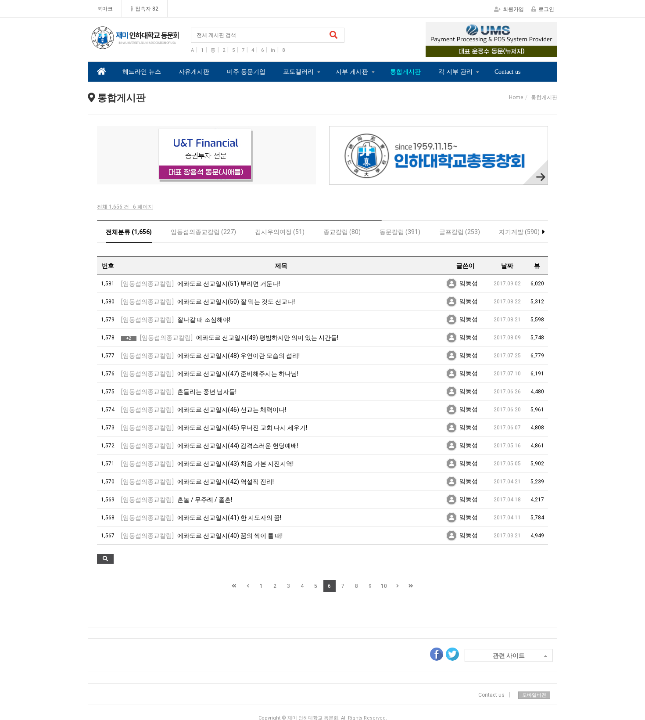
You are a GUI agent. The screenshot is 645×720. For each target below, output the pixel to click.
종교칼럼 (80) (342, 231)
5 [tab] (219, 178)
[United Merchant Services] (491, 39)
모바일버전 (534, 695)
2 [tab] (484, 51)
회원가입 (513, 9)
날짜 (507, 265)
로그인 (546, 9)
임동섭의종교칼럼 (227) (203, 231)
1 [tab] (471, 51)
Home (516, 97)
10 (384, 586)
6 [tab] (233, 178)
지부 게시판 (352, 71)
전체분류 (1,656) (129, 231)
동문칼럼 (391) (400, 231)
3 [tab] (498, 51)
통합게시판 (405, 71)
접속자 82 (146, 9)
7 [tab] (246, 178)
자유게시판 (194, 71)
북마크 (105, 9)
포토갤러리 (298, 71)
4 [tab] (511, 51)
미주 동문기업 (246, 71)
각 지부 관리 (455, 71)
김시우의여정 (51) (280, 231)
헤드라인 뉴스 (141, 71)
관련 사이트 (509, 655)
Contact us (507, 71)
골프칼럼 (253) (459, 231)
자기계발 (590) (519, 231)
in (273, 50)
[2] (206, 155)
